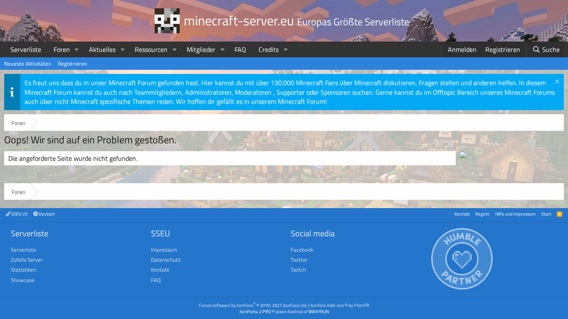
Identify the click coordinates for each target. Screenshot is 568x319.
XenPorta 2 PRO (255, 311)
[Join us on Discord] (463, 156)
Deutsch (46, 213)
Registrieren (72, 63)
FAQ (240, 49)
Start (546, 213)
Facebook (302, 249)
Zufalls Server (27, 259)
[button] (77, 49)
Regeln (482, 213)
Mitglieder (201, 49)
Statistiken (23, 269)
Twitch (298, 269)
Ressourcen (151, 49)
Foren (62, 49)
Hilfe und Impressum (515, 213)
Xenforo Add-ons (339, 305)
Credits (269, 49)
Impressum (164, 249)
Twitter (299, 259)
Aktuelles (102, 49)
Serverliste (25, 49)
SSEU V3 (18, 213)
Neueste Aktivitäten (27, 63)
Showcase (23, 280)
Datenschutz (165, 259)
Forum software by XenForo (253, 305)
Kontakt (462, 213)
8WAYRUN (319, 311)
